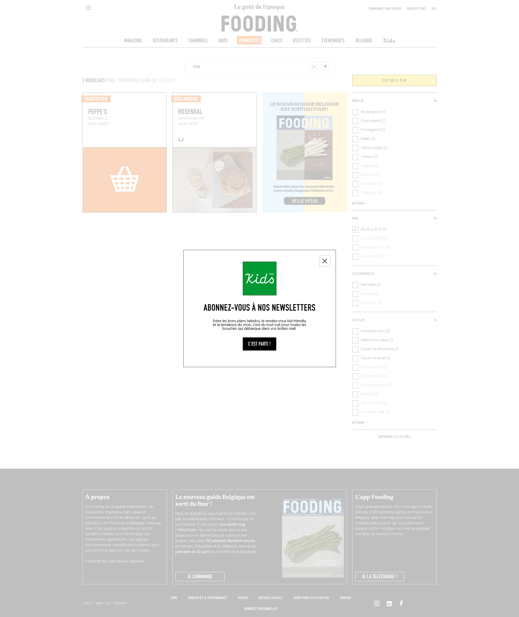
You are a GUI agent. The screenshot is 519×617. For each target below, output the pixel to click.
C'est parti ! (259, 344)
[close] (324, 261)
